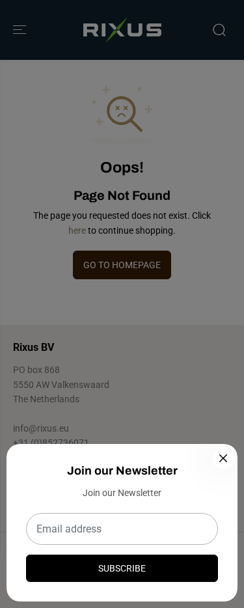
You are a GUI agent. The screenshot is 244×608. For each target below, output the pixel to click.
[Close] (223, 458)
